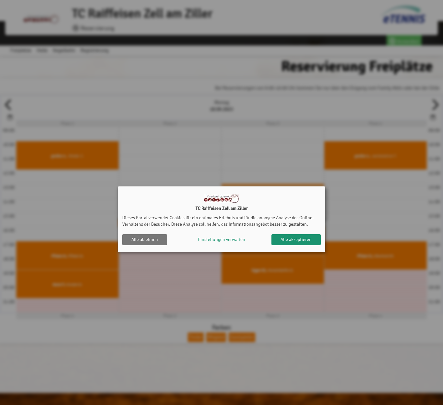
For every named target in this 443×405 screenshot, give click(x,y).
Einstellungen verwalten (221, 239)
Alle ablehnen (144, 239)
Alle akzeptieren (296, 239)
